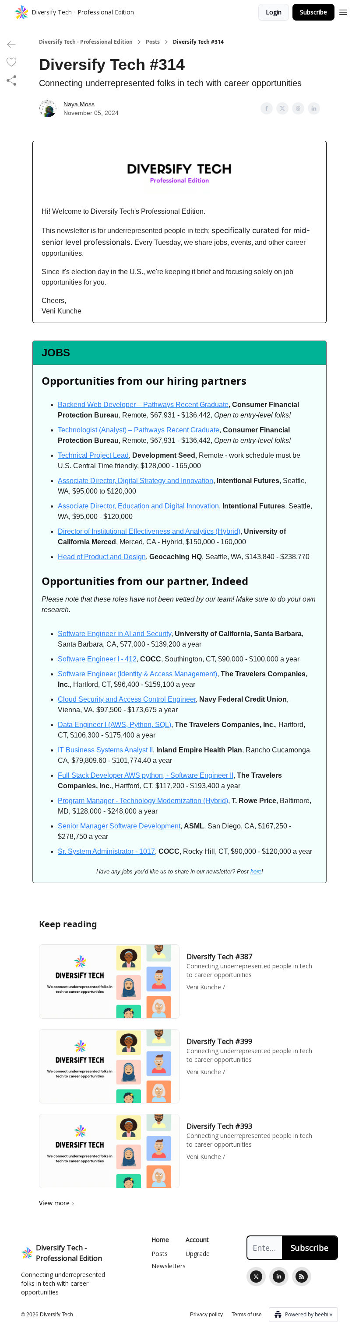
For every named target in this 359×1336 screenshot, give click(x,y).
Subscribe (313, 12)
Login (274, 12)
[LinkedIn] (279, 1276)
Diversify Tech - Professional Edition (86, 41)
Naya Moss (79, 104)
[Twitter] (256, 1276)
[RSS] (301, 1276)
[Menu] (343, 10)
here (255, 871)
